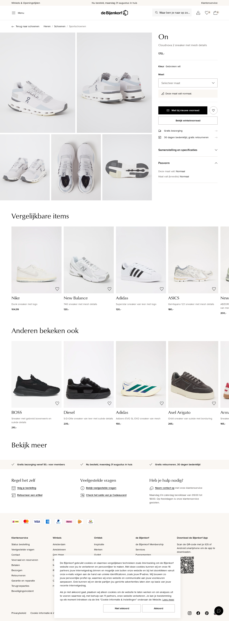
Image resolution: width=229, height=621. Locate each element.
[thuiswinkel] (90, 523)
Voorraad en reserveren (24, 559)
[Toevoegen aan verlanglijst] (213, 110)
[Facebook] (198, 612)
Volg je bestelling (26, 488)
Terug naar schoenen (27, 26)
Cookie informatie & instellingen (47, 613)
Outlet (97, 554)
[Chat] (218, 610)
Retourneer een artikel (29, 495)
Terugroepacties (20, 585)
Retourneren (18, 575)
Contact (15, 554)
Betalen (15, 565)
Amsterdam (59, 544)
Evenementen (143, 554)
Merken (98, 549)
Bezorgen (16, 570)
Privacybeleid (18, 613)
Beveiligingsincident (22, 591)
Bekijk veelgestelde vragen (101, 488)
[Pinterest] (207, 612)
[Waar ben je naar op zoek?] (156, 12)
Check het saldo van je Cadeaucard (106, 495)
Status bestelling (20, 544)
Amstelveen (59, 549)
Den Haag (58, 554)
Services (140, 549)
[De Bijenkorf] (114, 13)
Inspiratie (99, 544)
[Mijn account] (198, 13)
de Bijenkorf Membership (150, 544)
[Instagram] (189, 612)
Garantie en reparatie (23, 580)
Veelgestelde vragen (22, 549)
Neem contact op (164, 488)
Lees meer (168, 599)
